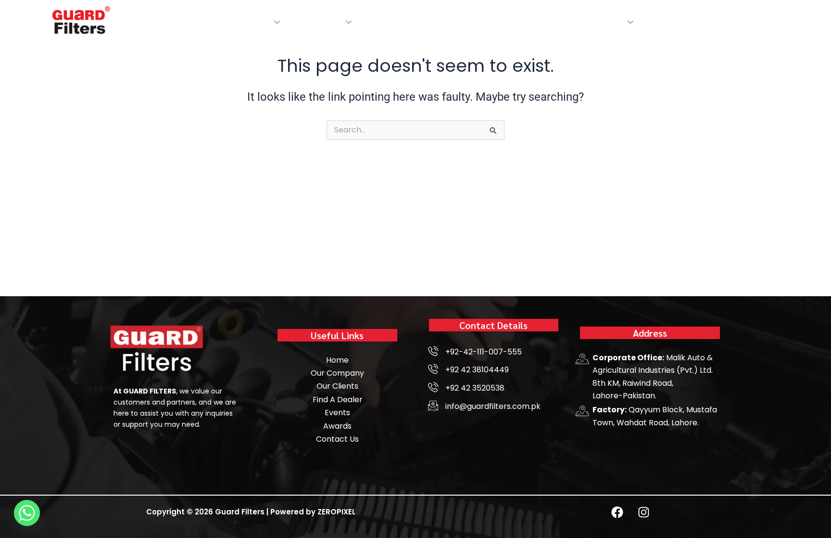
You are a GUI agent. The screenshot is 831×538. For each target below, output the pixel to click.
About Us (250, 21)
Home (211, 21)
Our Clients (517, 21)
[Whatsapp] (27, 513)
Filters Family (314, 21)
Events (434, 21)
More (612, 21)
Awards (471, 21)
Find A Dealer (386, 21)
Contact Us (571, 21)
